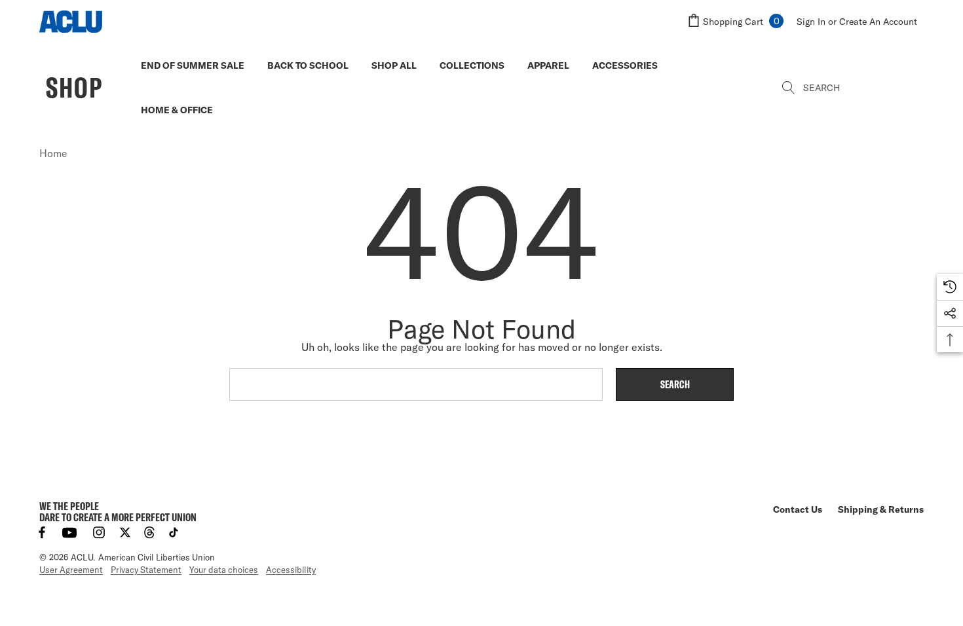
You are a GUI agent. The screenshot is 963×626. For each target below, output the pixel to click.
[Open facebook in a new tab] (42, 532)
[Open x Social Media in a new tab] (125, 532)
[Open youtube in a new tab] (69, 532)
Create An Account (878, 21)
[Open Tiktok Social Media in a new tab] (173, 532)
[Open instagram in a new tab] (99, 532)
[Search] (789, 88)
